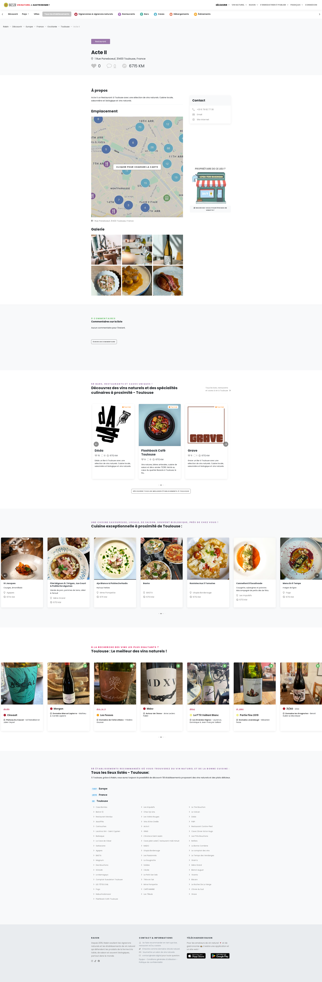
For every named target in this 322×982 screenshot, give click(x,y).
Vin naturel (238, 5)
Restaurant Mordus (103, 816)
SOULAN (99, 870)
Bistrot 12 (99, 812)
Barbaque (99, 836)
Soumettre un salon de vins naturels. (159, 952)
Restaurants (128, 14)
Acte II (146, 826)
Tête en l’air (148, 879)
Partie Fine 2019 (249, 715)
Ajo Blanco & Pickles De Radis (65, 583)
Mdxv (150, 708)
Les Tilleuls (148, 894)
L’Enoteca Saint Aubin (152, 836)
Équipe (142, 959)
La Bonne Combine (199, 846)
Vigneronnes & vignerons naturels (95, 14)
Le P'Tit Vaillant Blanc (206, 715)
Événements (204, 14)
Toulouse (65, 26)
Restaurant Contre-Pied (201, 826)
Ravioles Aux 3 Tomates (156, 583)
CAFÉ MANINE (149, 889)
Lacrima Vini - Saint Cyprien (107, 831)
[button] (161, 485)
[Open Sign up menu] (287, 4)
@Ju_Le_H (101, 709)
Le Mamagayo (101, 874)
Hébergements (181, 14)
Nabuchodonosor (103, 894)
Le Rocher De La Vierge (201, 884)
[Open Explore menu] (229, 4)
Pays (24, 14)
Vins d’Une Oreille (151, 821)
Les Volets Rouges (151, 816)
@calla (6, 709)
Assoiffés (99, 821)
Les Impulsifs (199, 595)
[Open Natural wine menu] (246, 4)
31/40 (292, 708)
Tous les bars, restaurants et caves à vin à (217, 389)
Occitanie (52, 26)
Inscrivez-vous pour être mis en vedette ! (211, 209)
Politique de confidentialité (151, 962)
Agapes (98, 850)
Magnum (99, 860)
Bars (146, 14)
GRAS (145, 831)
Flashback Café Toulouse (107, 452)
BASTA (193, 450)
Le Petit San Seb (150, 874)
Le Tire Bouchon (198, 807)
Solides (146, 865)
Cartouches (100, 826)
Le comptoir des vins (200, 850)
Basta (100, 583)
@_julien (240, 709)
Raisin (6, 26)
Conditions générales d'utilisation (161, 959)
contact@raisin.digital (151, 955)
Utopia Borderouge (155, 592)
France (40, 26)
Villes (36, 14)
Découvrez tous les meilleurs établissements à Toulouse (161, 491)
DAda (193, 816)
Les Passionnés (150, 855)
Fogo (241, 592)
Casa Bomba (292, 592)
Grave (146, 450)
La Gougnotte (149, 860)
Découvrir (221, 5)
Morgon (58, 708)
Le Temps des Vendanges (202, 855)
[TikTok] (95, 961)
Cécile (146, 870)
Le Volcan (195, 812)
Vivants (194, 874)
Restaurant (100, 41)
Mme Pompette (61, 592)
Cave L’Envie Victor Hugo (202, 831)
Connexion (311, 5)
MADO (146, 846)
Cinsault (12, 715)
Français (295, 5)
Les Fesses (106, 715)
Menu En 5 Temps (245, 583)
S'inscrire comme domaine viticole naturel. (161, 949)
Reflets (194, 841)
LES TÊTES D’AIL (101, 884)
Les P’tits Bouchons (199, 836)
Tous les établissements (56, 14)
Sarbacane (100, 846)
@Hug (192, 709)
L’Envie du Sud (197, 889)
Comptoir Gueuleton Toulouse (109, 879)
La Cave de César (103, 841)
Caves (161, 14)
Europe (29, 26)
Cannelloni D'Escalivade (203, 583)
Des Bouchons (101, 865)
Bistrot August (197, 870)
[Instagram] (92, 961)
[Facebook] (99, 961)
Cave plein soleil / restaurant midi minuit (161, 841)
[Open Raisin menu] (257, 4)
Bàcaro (194, 879)
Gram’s (194, 860)
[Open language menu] (302, 4)
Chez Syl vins (149, 812)
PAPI (193, 821)
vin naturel (213, 942)
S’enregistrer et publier (273, 5)
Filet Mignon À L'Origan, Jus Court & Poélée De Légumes (21, 584)
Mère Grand (13, 598)
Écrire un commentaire (104, 342)
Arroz (286, 583)
